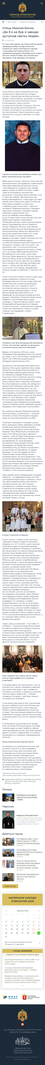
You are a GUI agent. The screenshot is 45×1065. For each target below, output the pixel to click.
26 (17, 933)
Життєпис (8, 783)
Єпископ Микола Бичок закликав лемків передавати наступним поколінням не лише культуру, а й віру (28, 864)
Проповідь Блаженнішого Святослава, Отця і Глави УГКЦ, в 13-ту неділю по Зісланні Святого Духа (22, 961)
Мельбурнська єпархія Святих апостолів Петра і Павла (27, 797)
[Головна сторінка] (3, 22)
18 (12, 929)
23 (39, 929)
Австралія (16, 783)
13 (22, 926)
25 (11, 933)
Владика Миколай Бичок (14, 779)
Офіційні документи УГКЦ (22, 1050)
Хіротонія (32, 781)
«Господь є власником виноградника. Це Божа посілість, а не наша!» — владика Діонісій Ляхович (21, 970)
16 (39, 926)
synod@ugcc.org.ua (29, 1032)
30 (39, 933)
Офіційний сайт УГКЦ (22, 1048)
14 (28, 926)
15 (33, 926)
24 (6, 933)
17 (6, 929)
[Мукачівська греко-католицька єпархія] (31, 997)
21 (28, 929)
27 (22, 933)
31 (6, 937)
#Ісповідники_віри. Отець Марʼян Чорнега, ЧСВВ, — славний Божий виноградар (28, 841)
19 (17, 929)
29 (33, 933)
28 (28, 933)
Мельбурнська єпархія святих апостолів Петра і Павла (23, 780)
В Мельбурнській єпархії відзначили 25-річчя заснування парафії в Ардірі (30, 852)
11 (11, 926)
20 (22, 929)
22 (33, 929)
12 (17, 926)
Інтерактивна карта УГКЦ (23, 1052)
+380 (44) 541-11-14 (15, 1032)
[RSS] (22, 1024)
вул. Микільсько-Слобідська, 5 (15, 1030)
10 (6, 926)
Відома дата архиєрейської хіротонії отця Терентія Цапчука (28, 876)
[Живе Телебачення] (9, 997)
